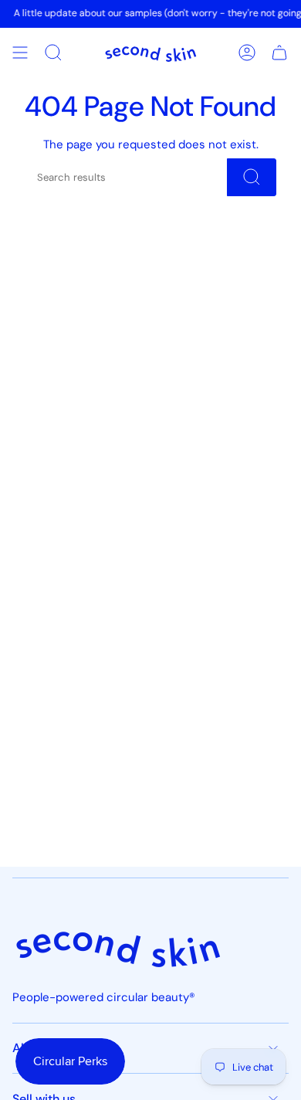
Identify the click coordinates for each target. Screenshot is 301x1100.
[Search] (251, 177)
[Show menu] (20, 52)
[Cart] (279, 52)
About (30, 1048)
